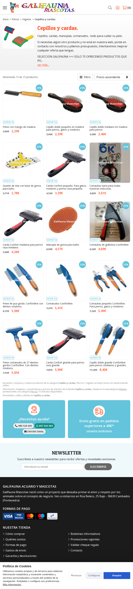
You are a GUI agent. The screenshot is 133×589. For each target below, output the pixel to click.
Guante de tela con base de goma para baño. (22, 187)
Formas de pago (16, 545)
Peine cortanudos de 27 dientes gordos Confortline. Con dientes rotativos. (20, 365)
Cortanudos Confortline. (59, 303)
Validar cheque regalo (85, 545)
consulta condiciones (99, 431)
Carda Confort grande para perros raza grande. (65, 364)
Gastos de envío (16, 550)
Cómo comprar (15, 534)
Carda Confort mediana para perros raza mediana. (23, 246)
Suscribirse (98, 467)
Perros (34, 391)
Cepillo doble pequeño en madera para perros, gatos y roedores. (65, 128)
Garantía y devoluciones (21, 556)
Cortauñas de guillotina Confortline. (109, 244)
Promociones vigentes (85, 539)
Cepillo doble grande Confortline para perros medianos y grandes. (108, 364)
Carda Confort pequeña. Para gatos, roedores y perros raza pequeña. (66, 187)
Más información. (12, 584)
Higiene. (123, 389)
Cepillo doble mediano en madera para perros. (108, 128)
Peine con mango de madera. (19, 126)
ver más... (43, 65)
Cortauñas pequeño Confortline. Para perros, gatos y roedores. (107, 305)
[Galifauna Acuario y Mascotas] (43, 7)
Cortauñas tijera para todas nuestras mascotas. (105, 187)
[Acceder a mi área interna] (117, 8)
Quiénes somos (16, 539)
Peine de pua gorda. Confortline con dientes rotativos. (23, 305)
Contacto (76, 550)
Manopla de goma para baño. (62, 244)
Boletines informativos (85, 534)
